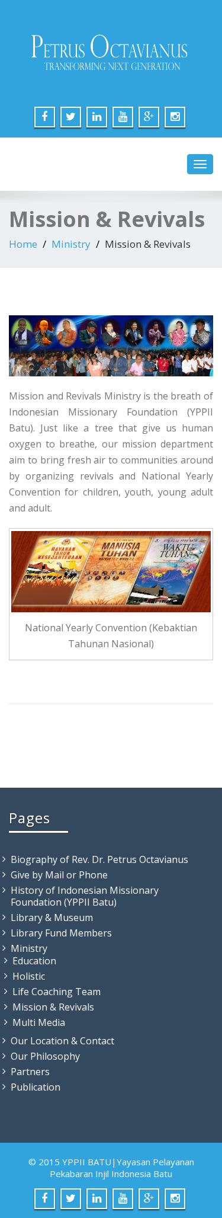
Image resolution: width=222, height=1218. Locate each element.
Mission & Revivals (53, 1007)
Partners (30, 1071)
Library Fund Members (61, 932)
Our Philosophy (45, 1056)
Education (34, 960)
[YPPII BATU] (111, 53)
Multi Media (38, 1022)
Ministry (71, 244)
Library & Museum (52, 917)
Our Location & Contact (62, 1040)
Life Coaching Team (56, 991)
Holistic (28, 976)
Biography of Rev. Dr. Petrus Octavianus (99, 859)
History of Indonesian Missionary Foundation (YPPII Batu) (85, 896)
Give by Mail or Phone (59, 874)
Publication (35, 1087)
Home (23, 244)
